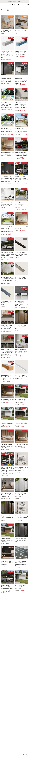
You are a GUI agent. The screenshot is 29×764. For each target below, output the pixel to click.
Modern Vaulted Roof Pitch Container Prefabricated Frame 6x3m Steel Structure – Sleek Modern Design (7, 230)
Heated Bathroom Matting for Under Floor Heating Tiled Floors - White (21, 517)
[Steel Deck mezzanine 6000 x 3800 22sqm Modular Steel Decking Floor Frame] (21, 552)
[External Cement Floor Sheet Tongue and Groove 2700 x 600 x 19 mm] (21, 43)
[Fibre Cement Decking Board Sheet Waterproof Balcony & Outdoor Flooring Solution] (7, 317)
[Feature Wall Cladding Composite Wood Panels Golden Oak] (7, 436)
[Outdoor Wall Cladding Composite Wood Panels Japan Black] (21, 413)
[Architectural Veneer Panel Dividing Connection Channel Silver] (21, 366)
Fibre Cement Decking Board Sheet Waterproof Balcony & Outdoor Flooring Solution (7, 328)
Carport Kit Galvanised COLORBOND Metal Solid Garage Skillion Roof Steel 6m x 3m (21, 179)
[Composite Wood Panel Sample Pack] (21, 22)
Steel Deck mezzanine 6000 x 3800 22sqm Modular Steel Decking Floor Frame (20, 563)
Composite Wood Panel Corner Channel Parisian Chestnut (7, 517)
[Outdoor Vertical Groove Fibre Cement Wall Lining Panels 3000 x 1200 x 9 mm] (7, 268)
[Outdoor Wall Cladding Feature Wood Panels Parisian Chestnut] (21, 391)
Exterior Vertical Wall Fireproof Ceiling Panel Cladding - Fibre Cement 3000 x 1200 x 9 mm (7, 79)
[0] (27, 5)
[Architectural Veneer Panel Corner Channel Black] (7, 293)
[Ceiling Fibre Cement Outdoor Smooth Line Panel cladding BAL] (7, 194)
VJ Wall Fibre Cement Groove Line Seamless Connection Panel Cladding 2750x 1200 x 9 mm (21, 105)
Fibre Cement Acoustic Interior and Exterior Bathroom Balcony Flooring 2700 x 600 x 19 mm (7, 54)
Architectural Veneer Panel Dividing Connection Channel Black (21, 254)
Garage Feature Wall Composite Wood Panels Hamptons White (21, 587)
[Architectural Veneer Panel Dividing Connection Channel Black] (21, 244)
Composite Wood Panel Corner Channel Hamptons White (20, 495)
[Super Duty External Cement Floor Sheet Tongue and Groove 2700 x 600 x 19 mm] (7, 366)
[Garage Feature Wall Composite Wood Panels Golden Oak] (7, 530)
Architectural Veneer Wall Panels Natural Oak (7, 153)
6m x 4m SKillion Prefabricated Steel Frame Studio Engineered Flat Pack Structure (7, 131)
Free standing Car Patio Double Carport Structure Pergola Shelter (7, 254)
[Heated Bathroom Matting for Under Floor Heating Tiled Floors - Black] (21, 459)
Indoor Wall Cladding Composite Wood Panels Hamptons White (7, 495)
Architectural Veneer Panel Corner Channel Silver (20, 279)
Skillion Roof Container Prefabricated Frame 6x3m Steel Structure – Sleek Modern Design (7, 105)
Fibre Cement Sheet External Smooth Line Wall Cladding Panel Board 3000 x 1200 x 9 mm (7, 179)
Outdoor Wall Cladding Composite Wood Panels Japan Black (21, 423)
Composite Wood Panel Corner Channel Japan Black (20, 540)
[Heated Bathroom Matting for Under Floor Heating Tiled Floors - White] (21, 507)
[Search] (25, 5)
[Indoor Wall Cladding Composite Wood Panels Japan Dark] (7, 552)
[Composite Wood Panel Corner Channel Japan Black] (21, 530)
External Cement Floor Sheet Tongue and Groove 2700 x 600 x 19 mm (21, 53)
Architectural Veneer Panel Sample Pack (6, 31)
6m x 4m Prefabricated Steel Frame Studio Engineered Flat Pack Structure (20, 205)
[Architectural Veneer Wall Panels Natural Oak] (7, 144)
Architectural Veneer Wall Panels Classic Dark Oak (7, 400)
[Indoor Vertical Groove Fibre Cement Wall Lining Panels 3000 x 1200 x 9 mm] (21, 341)
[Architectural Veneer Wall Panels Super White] (21, 218)
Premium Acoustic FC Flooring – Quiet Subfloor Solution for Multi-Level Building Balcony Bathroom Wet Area (7, 352)
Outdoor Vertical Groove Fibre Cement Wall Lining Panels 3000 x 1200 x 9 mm (7, 279)
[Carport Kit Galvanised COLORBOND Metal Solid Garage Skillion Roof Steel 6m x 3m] (21, 168)
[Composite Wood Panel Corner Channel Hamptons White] (21, 485)
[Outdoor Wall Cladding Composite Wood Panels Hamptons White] (7, 413)
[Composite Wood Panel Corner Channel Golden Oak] (21, 317)
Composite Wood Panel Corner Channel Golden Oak (21, 327)
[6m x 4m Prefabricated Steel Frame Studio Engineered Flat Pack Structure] (21, 194)
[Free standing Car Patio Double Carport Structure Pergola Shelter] (7, 244)
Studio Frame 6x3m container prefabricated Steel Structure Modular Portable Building (21, 131)
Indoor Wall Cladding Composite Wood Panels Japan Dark (7, 563)
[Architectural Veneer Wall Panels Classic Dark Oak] (7, 391)
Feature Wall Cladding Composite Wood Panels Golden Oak (7, 446)
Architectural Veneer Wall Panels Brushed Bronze (21, 445)
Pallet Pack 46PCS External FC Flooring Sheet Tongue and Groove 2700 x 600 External (21, 303)
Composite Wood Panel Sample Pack (20, 31)
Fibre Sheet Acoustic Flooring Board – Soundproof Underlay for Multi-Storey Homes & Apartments (21, 80)
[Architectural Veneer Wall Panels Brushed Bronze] (21, 436)
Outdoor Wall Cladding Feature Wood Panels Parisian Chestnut (20, 401)
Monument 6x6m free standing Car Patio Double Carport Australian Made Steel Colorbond (21, 155)
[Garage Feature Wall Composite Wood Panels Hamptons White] (21, 577)
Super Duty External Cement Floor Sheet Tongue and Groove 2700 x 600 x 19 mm (7, 377)
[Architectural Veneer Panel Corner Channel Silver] (21, 268)
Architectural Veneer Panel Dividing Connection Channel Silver (21, 377)
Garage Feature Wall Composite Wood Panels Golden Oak (7, 540)
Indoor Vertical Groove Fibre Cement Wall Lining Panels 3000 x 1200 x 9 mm (21, 352)
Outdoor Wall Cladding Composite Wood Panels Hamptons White (7, 423)
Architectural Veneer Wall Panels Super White (21, 227)
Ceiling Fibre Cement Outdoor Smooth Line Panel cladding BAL (6, 204)
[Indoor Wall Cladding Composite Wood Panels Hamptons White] (7, 485)
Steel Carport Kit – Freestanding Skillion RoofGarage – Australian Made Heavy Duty (7, 588)
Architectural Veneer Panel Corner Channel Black (6, 303)
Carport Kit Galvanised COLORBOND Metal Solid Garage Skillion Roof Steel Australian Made (7, 469)
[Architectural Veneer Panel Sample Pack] (7, 22)
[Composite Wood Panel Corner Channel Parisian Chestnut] (7, 507)
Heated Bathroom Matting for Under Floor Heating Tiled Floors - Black (21, 469)
